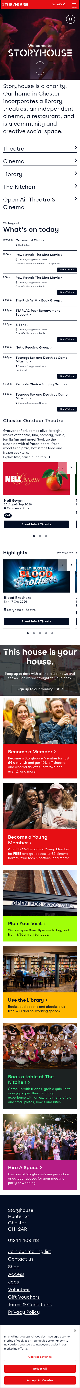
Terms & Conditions (30, 1304)
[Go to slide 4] (46, 633)
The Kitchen (19, 186)
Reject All (40, 1368)
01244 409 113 (23, 1240)
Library (12, 174)
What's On (60, 4)
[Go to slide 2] (40, 536)
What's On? (65, 553)
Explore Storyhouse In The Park (25, 457)
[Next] (71, 468)
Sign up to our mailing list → (40, 689)
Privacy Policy (24, 1312)
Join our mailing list (29, 1251)
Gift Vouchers (24, 1297)
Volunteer (19, 1289)
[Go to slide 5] (52, 633)
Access (16, 1274)
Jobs (13, 1282)
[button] (40, 738)
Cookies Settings (40, 1356)
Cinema (14, 161)
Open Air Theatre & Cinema (29, 203)
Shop (13, 1267)
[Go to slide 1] (34, 536)
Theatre (13, 148)
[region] (40, 1356)
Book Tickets (67, 269)
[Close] (75, 1330)
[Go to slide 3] (46, 536)
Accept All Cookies (40, 1380)
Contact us (20, 1259)
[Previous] (62, 468)
